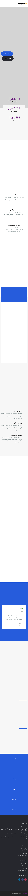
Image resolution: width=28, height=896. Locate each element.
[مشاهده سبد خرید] (7, 3)
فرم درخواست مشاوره (22, 855)
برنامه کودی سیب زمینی (22, 840)
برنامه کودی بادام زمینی (22, 826)
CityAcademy (25, 893)
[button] (0, 618)
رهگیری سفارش (23, 848)
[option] (14, 617)
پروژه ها (25, 853)
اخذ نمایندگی (24, 851)
